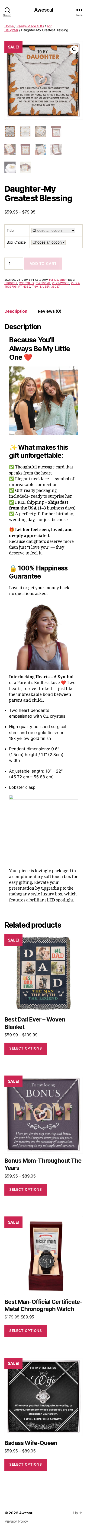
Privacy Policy (16, 1521)
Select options (25, 1048)
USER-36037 (51, 286)
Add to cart (43, 263)
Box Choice (16, 242)
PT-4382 (24, 286)
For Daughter (58, 279)
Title (10, 230)
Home (9, 26)
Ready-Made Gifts (30, 26)
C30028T (10, 283)
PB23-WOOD (60, 283)
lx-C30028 (43, 283)
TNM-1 (36, 286)
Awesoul (43, 9)
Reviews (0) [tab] (49, 311)
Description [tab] (15, 311)
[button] (74, 49)
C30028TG (26, 283)
